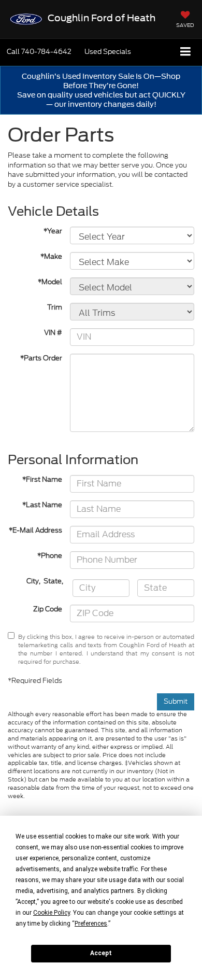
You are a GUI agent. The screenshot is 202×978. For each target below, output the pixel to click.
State (53, 581)
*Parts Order (41, 358)
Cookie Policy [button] (51, 912)
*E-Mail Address (35, 530)
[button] (39, 51)
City (32, 581)
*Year (53, 231)
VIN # (53, 333)
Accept (101, 953)
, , (45, 581)
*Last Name (42, 505)
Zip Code (47, 609)
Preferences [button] (91, 923)
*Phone (49, 556)
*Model (50, 282)
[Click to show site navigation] (185, 52)
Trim (54, 307)
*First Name (42, 479)
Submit (175, 701)
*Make (51, 256)
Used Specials (107, 52)
